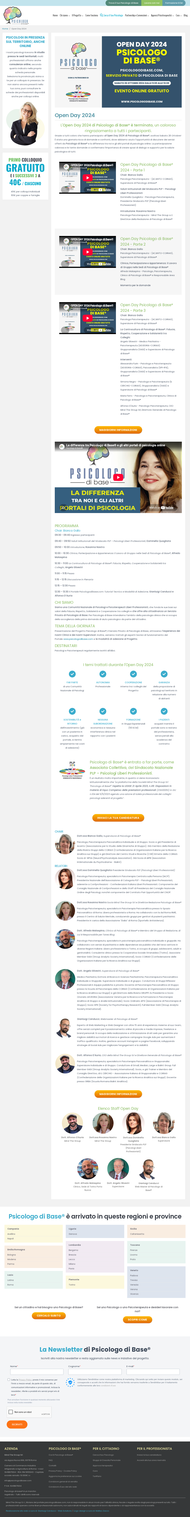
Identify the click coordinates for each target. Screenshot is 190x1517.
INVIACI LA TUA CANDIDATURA (118, 817)
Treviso (134, 1280)
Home (55, 15)
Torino (72, 1284)
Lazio (10, 1274)
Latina (10, 1280)
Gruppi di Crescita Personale (107, 1460)
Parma (10, 1263)
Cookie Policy (70, 1471)
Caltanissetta (137, 1234)
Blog (186, 15)
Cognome (74, 1366)
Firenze (133, 1250)
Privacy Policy (25, 1380)
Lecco (72, 1259)
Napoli (10, 1238)
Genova (73, 1234)
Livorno (133, 1254)
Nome (13, 1366)
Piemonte (74, 1279)
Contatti (52, 1465)
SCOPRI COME (137, 1319)
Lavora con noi (151, 2)
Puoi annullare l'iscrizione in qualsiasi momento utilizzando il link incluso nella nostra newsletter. (34, 1401)
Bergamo (73, 1250)
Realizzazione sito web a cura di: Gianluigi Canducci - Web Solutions (39, 1510)
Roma (10, 1284)
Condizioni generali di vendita (63, 1481)
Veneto (134, 1270)
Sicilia (133, 1228)
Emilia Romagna (16, 1249)
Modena (11, 1259)
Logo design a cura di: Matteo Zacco (91, 1510)
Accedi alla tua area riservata (151, 1460)
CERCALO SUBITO (48, 1315)
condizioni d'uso (108, 1385)
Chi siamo (64, 15)
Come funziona (91, 15)
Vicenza (134, 1293)
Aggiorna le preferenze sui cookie (65, 1476)
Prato (133, 1259)
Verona (134, 1289)
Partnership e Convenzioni (136, 15)
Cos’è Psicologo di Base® (61, 1454)
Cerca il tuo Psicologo (113, 15)
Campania (13, 1228)
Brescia (72, 1254)
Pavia (71, 1268)
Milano (72, 1263)
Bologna (11, 1254)
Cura (178, 15)
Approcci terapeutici (103, 1465)
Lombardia (75, 1244)
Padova (134, 1275)
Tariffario (97, 1476)
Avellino (11, 1234)
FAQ (51, 1460)
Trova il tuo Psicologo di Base (123, 2)
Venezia (134, 1284)
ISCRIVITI (17, 1424)
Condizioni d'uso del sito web (63, 1486)
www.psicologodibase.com (78, 639)
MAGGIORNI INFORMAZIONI (118, 430)
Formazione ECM (174, 2)
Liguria (72, 1228)
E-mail (129, 1366)
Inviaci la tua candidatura (149, 1454)
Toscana (135, 1244)
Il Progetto (76, 15)
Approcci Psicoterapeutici (161, 15)
